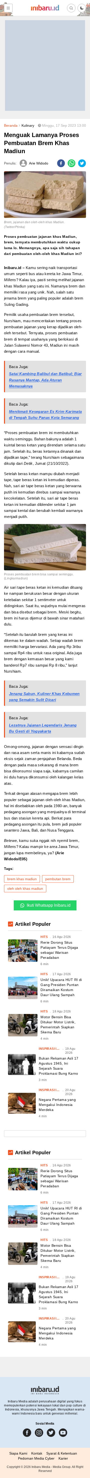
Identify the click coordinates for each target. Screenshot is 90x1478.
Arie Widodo (38, 163)
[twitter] (82, 163)
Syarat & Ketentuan (61, 1453)
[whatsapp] (72, 163)
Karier (63, 1458)
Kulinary (28, 125)
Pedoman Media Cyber (36, 1458)
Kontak (36, 1453)
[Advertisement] (45, 65)
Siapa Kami (18, 1453)
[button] (82, 8)
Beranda (11, 125)
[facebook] (61, 163)
